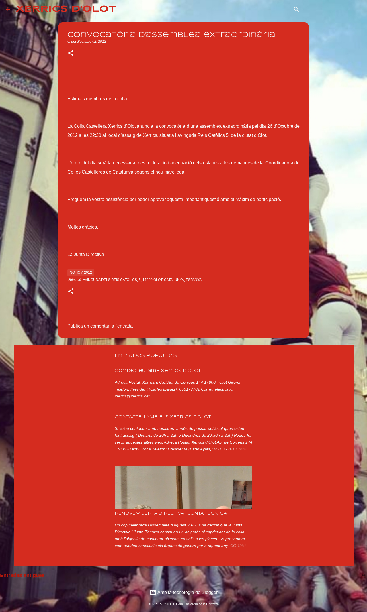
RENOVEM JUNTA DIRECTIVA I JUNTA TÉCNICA (171, 513)
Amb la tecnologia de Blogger (187, 592)
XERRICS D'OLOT (66, 9)
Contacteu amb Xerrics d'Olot (158, 371)
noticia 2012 (81, 273)
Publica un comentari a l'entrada (100, 326)
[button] (70, 54)
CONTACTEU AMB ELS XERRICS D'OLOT (163, 417)
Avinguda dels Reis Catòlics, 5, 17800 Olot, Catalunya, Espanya (142, 280)
